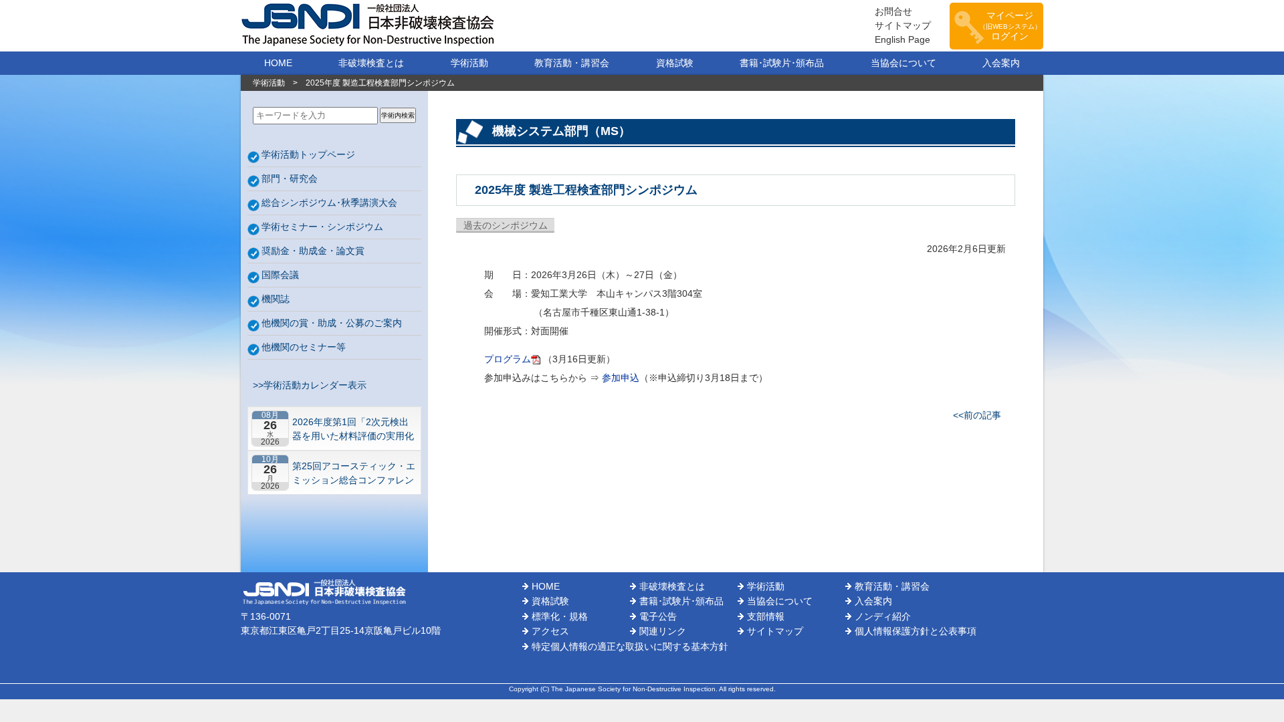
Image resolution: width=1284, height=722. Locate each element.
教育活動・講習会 (571, 62)
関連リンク (662, 631)
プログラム (507, 359)
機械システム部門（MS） (561, 131)
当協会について (903, 62)
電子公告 (658, 616)
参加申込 (620, 377)
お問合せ (893, 11)
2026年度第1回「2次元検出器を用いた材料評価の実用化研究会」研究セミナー (353, 428)
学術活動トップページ (308, 154)
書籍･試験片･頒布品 (782, 62)
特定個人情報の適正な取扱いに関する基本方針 (630, 646)
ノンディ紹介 (883, 616)
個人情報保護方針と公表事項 (915, 631)
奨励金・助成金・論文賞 (312, 250)
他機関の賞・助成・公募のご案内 (331, 323)
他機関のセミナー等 (303, 347)
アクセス (550, 631)
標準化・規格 (560, 616)
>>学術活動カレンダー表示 (306, 385)
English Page (902, 39)
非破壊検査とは (371, 62)
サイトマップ (903, 25)
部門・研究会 (289, 178)
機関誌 (275, 298)
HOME (278, 62)
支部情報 (765, 616)
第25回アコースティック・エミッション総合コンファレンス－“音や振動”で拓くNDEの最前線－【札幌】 (353, 473)
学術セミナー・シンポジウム (322, 226)
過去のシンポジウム (505, 225)
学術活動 (469, 62)
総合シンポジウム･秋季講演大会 (329, 202)
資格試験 (674, 62)
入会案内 (1001, 62)
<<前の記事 (977, 415)
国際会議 (280, 274)
